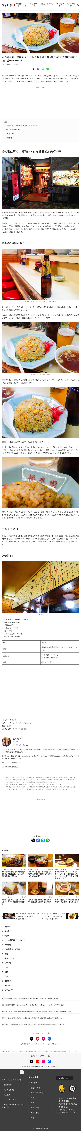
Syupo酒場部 (71, 5)
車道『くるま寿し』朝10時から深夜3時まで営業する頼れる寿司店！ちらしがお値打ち (40, 874)
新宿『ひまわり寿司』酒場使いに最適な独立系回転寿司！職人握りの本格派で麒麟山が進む (33, 1018)
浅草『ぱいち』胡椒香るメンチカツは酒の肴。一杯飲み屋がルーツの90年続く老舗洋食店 (53, 916)
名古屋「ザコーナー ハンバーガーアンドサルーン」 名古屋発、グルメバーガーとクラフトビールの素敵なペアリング (66, 875)
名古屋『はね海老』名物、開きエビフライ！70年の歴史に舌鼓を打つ (13, 902)
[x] (17, 745)
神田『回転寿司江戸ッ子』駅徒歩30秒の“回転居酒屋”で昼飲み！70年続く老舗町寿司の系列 (33, 1005)
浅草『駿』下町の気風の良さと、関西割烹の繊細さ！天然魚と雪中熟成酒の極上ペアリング (33, 1024)
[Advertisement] (40, 102)
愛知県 (16, 64)
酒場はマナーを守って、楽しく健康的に (13, 1106)
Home (4, 1051)
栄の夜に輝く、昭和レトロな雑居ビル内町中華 (22, 126)
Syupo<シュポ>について (12, 1080)
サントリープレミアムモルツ (21, 723)
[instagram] (23, 745)
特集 (25, 5)
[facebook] (20, 745)
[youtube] (27, 745)
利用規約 (7, 1095)
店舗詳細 (9, 138)
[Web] (13, 745)
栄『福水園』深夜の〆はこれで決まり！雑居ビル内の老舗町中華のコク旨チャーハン (51, 1051)
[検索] (78, 5)
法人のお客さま (60, 5)
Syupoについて (33, 5)
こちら (19, 763)
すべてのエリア (12, 1051)
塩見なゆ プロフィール (47, 5)
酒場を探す (19, 5)
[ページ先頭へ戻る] (22, 1072)
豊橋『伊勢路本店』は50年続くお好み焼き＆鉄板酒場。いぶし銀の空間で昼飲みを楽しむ (13, 874)
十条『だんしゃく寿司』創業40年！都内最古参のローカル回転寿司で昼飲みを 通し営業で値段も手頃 (36, 1012)
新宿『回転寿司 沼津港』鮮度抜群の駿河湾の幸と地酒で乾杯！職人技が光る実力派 (30, 998)
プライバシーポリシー (11, 1100)
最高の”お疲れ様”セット (14, 130)
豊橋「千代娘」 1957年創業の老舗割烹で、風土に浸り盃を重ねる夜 (67, 901)
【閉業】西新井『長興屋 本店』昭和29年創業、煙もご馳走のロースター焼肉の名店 (27, 916)
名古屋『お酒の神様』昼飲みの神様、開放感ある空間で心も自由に (39, 901)
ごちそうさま (10, 134)
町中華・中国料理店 (20, 729)
